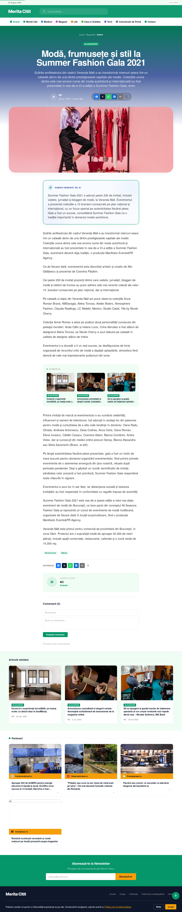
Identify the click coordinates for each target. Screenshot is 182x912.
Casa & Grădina (92, 21)
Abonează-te (125, 876)
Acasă (16, 21)
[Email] (120, 96)
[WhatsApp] (108, 96)
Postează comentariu (55, 634)
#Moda (64, 553)
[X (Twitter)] (102, 96)
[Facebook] (96, 96)
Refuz (158, 906)
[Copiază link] (126, 96)
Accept (171, 906)
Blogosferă (90, 34)
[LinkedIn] (114, 96)
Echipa (122, 894)
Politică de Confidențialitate (153, 894)
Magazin (63, 21)
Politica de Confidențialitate (118, 906)
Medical (48, 21)
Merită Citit (31, 21)
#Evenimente (50, 553)
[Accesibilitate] (176, 895)
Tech (109, 21)
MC (60, 95)
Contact (152, 21)
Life (76, 21)
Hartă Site (172, 894)
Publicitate (133, 894)
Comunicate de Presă (130, 21)
